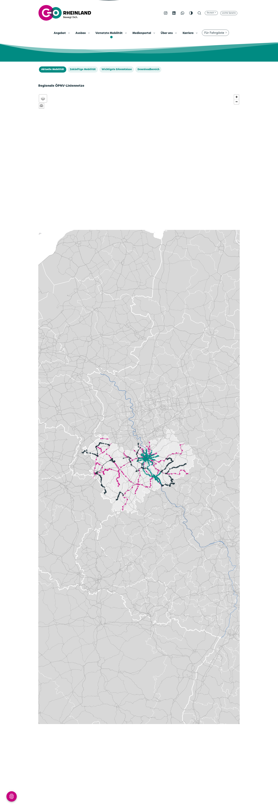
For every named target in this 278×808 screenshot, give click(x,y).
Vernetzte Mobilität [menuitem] (109, 33)
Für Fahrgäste (214, 33)
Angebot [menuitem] (60, 33)
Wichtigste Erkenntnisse (117, 69)
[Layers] (43, 98)
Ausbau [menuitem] (80, 33)
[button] (236, 97)
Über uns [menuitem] (167, 33)
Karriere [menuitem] (188, 33)
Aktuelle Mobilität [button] (52, 69)
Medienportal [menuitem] (142, 33)
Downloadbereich (148, 69)
